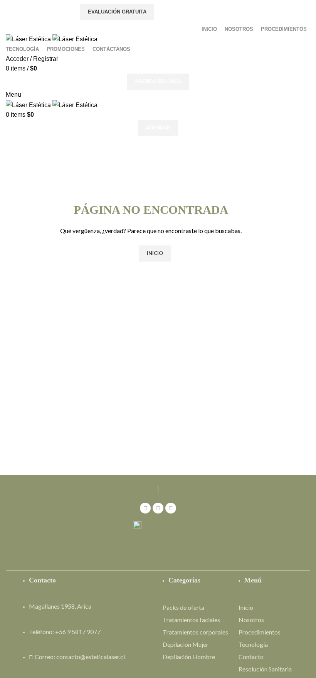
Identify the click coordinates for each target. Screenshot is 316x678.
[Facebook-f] (145, 508)
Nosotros (251, 619)
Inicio (246, 607)
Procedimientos (260, 632)
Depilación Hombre (189, 656)
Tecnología (253, 644)
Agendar (158, 128)
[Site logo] (29, 38)
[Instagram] (158, 508)
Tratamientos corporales (195, 632)
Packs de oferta (183, 607)
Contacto (251, 656)
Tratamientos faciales (191, 619)
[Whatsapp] (170, 508)
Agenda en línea (158, 81)
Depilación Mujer (185, 644)
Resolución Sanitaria (265, 669)
